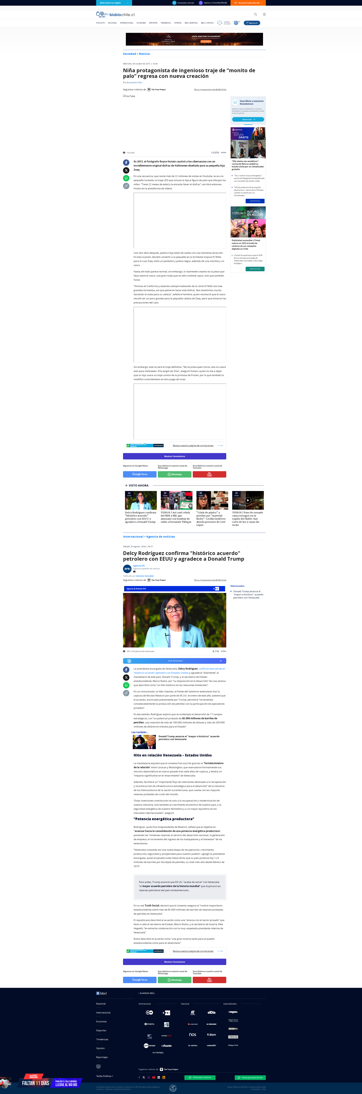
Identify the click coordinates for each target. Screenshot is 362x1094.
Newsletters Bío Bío (186, 3)
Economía (141, 23)
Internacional (126, 23)
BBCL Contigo (207, 23)
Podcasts (100, 23)
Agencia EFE (139, 565)
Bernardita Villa (134, 82)
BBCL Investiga (191, 23)
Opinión (177, 23)
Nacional (112, 23)
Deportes (153, 23)
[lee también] (145, 742)
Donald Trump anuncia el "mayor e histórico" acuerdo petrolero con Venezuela (189, 738)
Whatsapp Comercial (202, 1077)
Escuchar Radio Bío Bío (249, 3)
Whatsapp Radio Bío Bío (252, 1077)
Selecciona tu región (110, 2)
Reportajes (102, 1057)
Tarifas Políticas (103, 1076)
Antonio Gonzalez (145, 576)
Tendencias (166, 23)
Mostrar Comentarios (174, 456)
